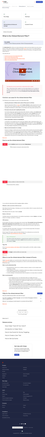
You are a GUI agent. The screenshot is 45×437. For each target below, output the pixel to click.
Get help (16, 354)
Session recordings (5, 369)
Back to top (5, 137)
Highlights (4, 375)
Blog (24, 392)
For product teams (5, 383)
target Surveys (5, 261)
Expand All (39, 293)
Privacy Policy (25, 415)
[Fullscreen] (39, 81)
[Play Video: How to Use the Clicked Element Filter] (22, 71)
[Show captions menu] (32, 81)
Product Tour (4, 367)
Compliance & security (27, 413)
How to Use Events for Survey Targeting (17, 332)
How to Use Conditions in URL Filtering (12, 247)
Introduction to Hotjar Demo (13, 329)
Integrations (4, 373)
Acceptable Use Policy (6, 417)
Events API (7, 260)
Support (3, 396)
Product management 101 (27, 396)
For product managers (27, 383)
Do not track (31, 427)
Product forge (4, 394)
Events (25, 48)
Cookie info (26, 427)
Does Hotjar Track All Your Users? (15, 326)
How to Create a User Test (13, 335)
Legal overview (4, 413)
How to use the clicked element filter (11, 57)
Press (24, 407)
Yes (20, 312)
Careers (24, 405)
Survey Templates (26, 373)
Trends (18, 105)
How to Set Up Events (11, 338)
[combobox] (34, 6)
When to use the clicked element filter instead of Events (15, 58)
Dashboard (25, 375)
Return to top (5, 318)
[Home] (5, 2)
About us (3, 405)
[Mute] (34, 81)
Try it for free (39, 1)
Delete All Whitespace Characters (17, 233)
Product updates (26, 394)
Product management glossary (7, 398)
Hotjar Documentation (6, 6)
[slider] (20, 81)
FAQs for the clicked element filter (11, 59)
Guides (3, 392)
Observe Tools (14, 6)
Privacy (3, 407)
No (25, 312)
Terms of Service (5, 415)
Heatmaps (25, 367)
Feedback (25, 369)
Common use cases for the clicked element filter (13, 55)
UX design (25, 398)
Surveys (3, 371)
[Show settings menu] (37, 81)
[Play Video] (6, 81)
